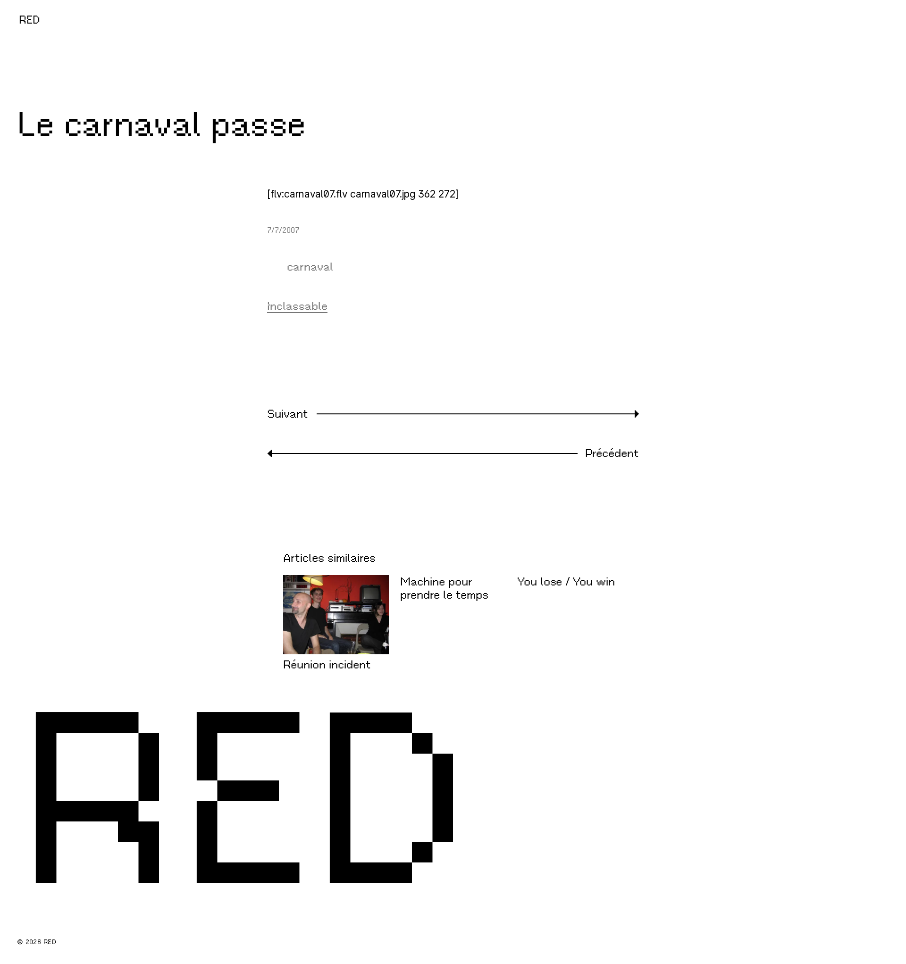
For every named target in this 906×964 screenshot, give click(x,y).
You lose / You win (566, 582)
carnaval (310, 267)
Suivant (287, 414)
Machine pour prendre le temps (444, 588)
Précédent (612, 453)
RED (29, 20)
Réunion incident (327, 665)
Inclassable (297, 306)
